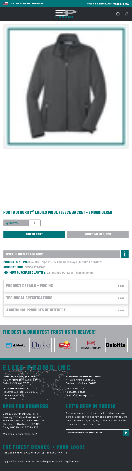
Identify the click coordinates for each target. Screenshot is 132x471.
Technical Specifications (29, 298)
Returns (76, 461)
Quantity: (12, 223)
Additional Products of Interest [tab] (36, 310)
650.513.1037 (122, 4)
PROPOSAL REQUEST (98, 234)
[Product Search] (118, 14)
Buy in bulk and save (12, 241)
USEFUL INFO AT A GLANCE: (25, 254)
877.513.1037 (77, 388)
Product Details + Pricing (29, 286)
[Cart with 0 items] (127, 14)
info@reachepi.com (82, 395)
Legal (67, 461)
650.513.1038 (77, 392)
